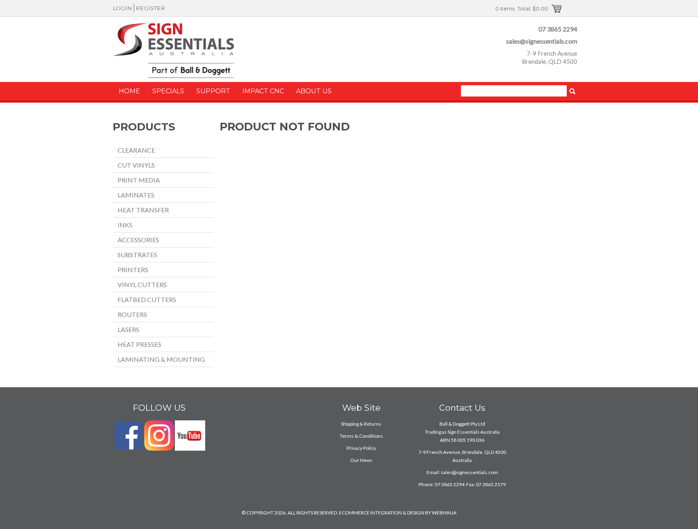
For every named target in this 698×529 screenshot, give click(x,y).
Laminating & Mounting (161, 359)
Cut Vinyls (136, 165)
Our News (361, 460)
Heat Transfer (143, 210)
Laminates (136, 195)
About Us (314, 91)
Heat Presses (139, 344)
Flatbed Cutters (147, 299)
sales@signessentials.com (541, 41)
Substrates (137, 254)
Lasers (128, 329)
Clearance (136, 150)
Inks (125, 225)
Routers (132, 314)
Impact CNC (263, 91)
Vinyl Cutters (142, 284)
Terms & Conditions (361, 436)
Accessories (138, 240)
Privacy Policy (361, 448)
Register (150, 8)
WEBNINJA (444, 513)
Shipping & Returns (361, 424)
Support (213, 91)
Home (129, 91)
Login (122, 8)
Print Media (139, 180)
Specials (168, 91)
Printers (133, 269)
